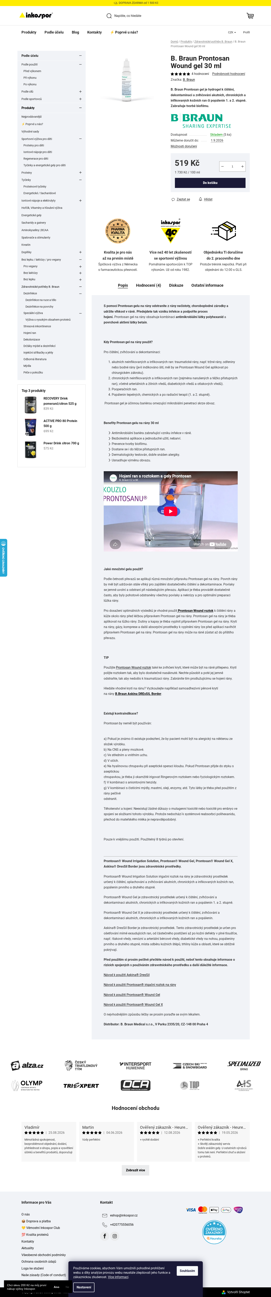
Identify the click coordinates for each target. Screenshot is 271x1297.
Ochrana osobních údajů (38, 1261)
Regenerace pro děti (35, 158)
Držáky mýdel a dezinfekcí (39, 346)
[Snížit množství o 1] (222, 166)
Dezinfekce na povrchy (39, 306)
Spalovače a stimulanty (35, 237)
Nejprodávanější (31, 116)
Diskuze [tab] (176, 285)
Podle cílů (27, 91)
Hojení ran (29, 332)
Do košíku (210, 183)
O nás (25, 1214)
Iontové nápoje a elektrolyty (38, 200)
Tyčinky (26, 179)
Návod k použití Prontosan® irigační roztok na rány (140, 985)
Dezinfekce (30, 293)
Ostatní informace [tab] (207, 285)
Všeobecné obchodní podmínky (43, 1255)
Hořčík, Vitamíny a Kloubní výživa (41, 207)
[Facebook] (104, 1236)
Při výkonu (30, 77)
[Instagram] (114, 1236)
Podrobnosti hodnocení (228, 74)
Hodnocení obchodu (135, 1108)
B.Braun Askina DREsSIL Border (138, 694)
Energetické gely (31, 215)
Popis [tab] (123, 285)
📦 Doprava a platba (36, 1221)
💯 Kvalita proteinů (35, 1235)
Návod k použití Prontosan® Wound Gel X (133, 1004)
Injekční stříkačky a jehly (38, 352)
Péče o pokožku (33, 372)
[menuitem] (28, 32)
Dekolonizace (31, 339)
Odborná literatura (35, 359)
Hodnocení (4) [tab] (148, 285)
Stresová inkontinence (37, 326)
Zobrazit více (135, 1170)
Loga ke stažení (32, 1268)
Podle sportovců (31, 99)
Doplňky (26, 252)
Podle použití (29, 64)
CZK (231, 32)
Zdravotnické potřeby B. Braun (40, 286)
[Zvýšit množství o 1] (243, 166)
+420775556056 (122, 1225)
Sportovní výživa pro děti (36, 139)
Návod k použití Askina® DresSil (127, 975)
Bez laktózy (30, 272)
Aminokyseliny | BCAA (34, 230)
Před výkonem (32, 71)
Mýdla (27, 365)
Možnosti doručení (184, 146)
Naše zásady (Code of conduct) (43, 1275)
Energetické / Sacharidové (39, 193)
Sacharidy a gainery (33, 222)
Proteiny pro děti (33, 145)
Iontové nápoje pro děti (37, 152)
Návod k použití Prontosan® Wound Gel (132, 995)
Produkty (28, 108)
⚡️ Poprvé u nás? (32, 124)
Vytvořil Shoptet (238, 1292)
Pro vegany (30, 266)
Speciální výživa (33, 313)
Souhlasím (187, 1271)
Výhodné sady (30, 131)
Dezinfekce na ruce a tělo (40, 300)
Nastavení (84, 1287)
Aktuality (27, 1248)
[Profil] (246, 32)
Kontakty (27, 1241)
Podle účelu (29, 56)
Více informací (118, 1277)
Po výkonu (30, 84)
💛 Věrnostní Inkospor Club (40, 1228)
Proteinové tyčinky (34, 186)
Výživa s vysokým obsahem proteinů (48, 319)
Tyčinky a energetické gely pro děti (44, 165)
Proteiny (26, 172)
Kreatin (25, 244)
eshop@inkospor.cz (124, 1215)
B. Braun (189, 80)
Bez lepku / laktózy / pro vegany (41, 259)
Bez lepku (29, 279)
